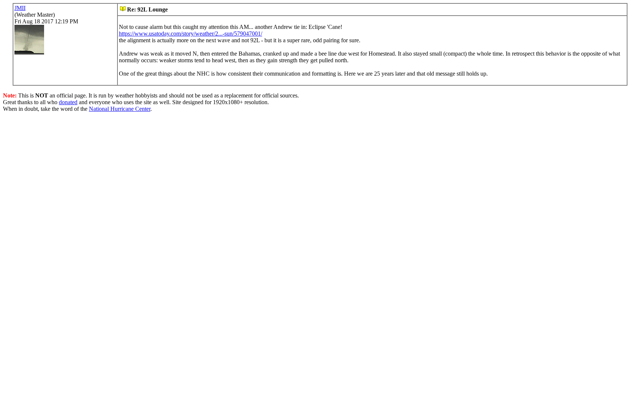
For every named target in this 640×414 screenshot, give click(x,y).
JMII (20, 8)
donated (68, 102)
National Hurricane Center (119, 109)
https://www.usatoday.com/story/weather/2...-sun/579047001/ (190, 33)
